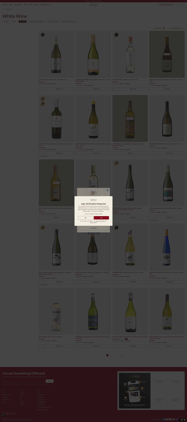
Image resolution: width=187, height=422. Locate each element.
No (85, 217)
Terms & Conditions (100, 221)
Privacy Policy (93, 222)
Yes (101, 217)
